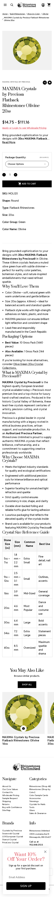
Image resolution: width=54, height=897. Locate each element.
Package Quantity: (27, 157)
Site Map (6, 810)
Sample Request (10, 798)
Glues (32, 810)
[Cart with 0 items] (49, 5)
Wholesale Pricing (10, 795)
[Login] (43, 5)
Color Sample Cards (38, 795)
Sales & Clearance (38, 813)
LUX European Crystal (12, 836)
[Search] (12, 5)
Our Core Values (10, 789)
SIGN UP (26, 886)
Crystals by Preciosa (12, 830)
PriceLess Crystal (10, 842)
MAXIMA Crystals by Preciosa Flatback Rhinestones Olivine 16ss (20, 740)
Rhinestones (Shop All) (40, 786)
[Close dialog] (45, 851)
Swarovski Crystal (10, 833)
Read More (8, 142)
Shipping (6, 801)
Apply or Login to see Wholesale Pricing (24, 128)
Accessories (35, 798)
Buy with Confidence (12, 807)
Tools (31, 807)
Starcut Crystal (9, 839)
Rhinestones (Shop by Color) (40, 791)
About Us (6, 786)
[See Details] (23, 728)
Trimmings (34, 801)
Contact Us (7, 792)
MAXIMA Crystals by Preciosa (16, 82)
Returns (6, 804)
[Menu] (5, 5)
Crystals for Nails (37, 804)
